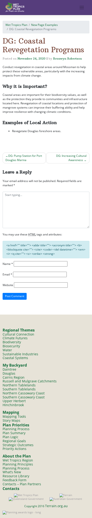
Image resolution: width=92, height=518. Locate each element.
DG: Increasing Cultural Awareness (71, 158)
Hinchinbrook (13, 405)
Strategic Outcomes (18, 445)
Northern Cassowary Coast (24, 393)
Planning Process (16, 429)
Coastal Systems (15, 358)
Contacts (11, 488)
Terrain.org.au (56, 506)
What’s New (12, 472)
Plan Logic (10, 437)
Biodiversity (12, 342)
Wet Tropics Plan (16, 25)
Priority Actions (14, 448)
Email (7, 274)
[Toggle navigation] (82, 7)
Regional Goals (14, 441)
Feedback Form (14, 480)
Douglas (9, 373)
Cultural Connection (18, 334)
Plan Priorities (16, 425)
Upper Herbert (14, 401)
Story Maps (11, 420)
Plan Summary (14, 433)
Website (8, 285)
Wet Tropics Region (18, 460)
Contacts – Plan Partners (22, 484)
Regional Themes (19, 330)
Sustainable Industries (20, 354)
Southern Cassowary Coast (24, 397)
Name (8, 264)
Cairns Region (14, 377)
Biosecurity (11, 346)
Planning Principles (18, 464)
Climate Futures (15, 338)
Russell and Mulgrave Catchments (30, 381)
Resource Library (16, 476)
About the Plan (17, 456)
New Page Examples (44, 25)
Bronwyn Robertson (67, 58)
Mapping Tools (14, 416)
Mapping (11, 412)
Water (7, 350)
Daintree (9, 369)
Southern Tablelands (19, 389)
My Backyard (15, 365)
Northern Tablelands (19, 385)
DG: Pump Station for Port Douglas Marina (23, 158)
